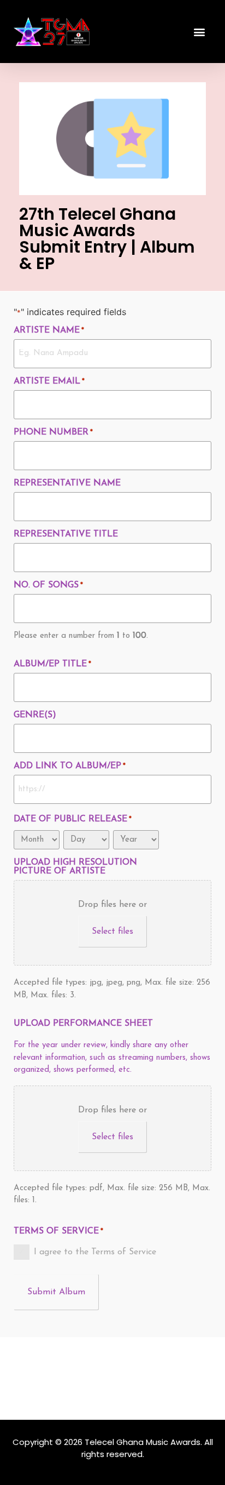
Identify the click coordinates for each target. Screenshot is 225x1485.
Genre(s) (35, 715)
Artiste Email (49, 381)
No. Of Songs (48, 585)
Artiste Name (49, 330)
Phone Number (53, 432)
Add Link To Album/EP (70, 766)
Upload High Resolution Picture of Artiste (75, 867)
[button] (200, 31)
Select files (112, 931)
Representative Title (66, 534)
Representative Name (67, 483)
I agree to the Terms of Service (95, 1252)
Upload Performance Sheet (83, 1023)
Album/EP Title (52, 664)
